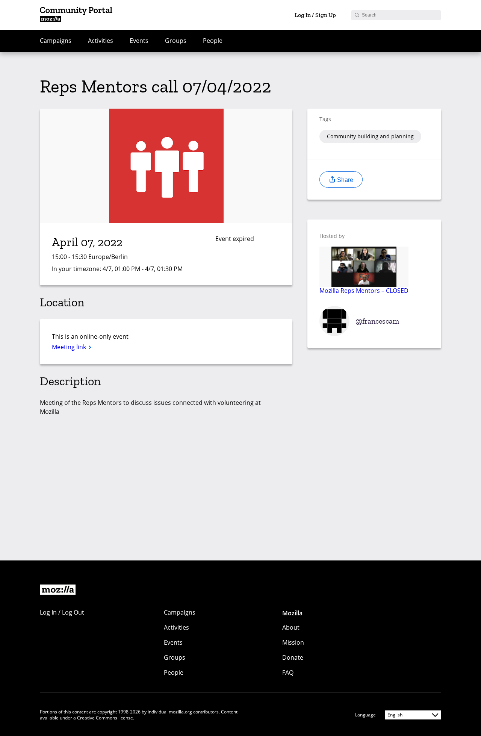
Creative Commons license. (105, 718)
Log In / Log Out (62, 612)
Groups (175, 40)
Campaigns (55, 40)
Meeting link (70, 347)
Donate (292, 657)
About (290, 627)
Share (344, 180)
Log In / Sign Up (315, 14)
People (212, 40)
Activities (100, 40)
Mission (293, 642)
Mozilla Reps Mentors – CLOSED (363, 290)
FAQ (287, 672)
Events (139, 40)
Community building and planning (370, 136)
